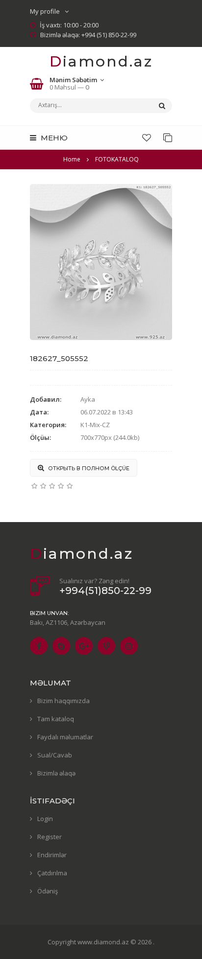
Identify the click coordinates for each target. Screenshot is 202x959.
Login (45, 818)
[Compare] (167, 137)
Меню (53, 137)
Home (71, 159)
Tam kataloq (55, 718)
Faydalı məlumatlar (65, 736)
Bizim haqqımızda (63, 700)
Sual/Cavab (54, 755)
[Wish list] (146, 137)
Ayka (87, 399)
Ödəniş (47, 891)
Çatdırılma (52, 872)
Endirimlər (52, 854)
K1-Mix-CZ (95, 424)
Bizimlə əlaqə (56, 773)
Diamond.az (101, 61)
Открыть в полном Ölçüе (88, 468)
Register (49, 836)
